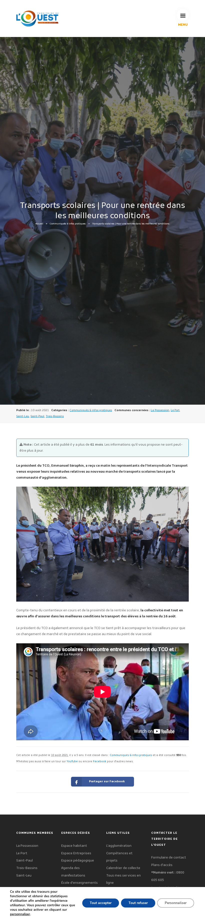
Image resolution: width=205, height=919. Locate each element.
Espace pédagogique (77, 861)
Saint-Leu (22, 416)
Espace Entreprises (76, 853)
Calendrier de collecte (123, 868)
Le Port (175, 410)
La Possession (160, 410)
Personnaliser (175, 903)
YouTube (72, 761)
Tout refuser (138, 903)
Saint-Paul (37, 416)
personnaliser (20, 914)
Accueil (39, 223)
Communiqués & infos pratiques (68, 223)
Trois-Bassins (55, 416)
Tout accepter (101, 903)
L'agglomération (119, 846)
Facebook (99, 761)
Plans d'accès (161, 865)
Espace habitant (74, 846)
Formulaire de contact (168, 858)
